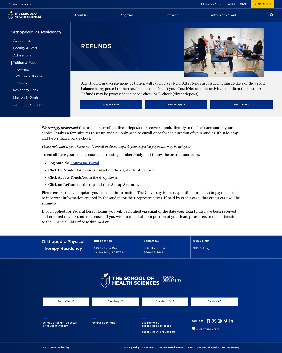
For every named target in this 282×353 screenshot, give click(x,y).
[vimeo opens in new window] (225, 321)
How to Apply (176, 105)
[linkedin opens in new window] (231, 321)
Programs (126, 15)
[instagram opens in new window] (219, 321)
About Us (81, 15)
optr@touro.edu (154, 248)
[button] (211, 4)
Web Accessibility (231, 347)
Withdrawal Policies (29, 76)
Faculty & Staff (25, 48)
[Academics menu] (135, 15)
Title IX (190, 347)
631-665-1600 (149, 326)
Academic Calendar (29, 105)
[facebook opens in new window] (208, 321)
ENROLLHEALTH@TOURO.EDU (158, 332)
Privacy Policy (131, 347)
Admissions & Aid (223, 15)
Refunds (21, 83)
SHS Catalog (229, 105)
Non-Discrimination (174, 347)
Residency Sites (25, 90)
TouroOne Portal (84, 163)
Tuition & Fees (24, 62)
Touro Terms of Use (152, 347)
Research (172, 15)
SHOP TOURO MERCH (207, 329)
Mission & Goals (26, 97)
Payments (22, 69)
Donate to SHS (263, 4)
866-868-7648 (154, 252)
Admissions (22, 55)
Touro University (21, 4)
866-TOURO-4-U (151, 323)
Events (231, 4)
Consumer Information (207, 347)
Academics (22, 40)
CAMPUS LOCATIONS (103, 323)
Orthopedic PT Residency (36, 32)
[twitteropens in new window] (214, 321)
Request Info (111, 105)
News (243, 4)
